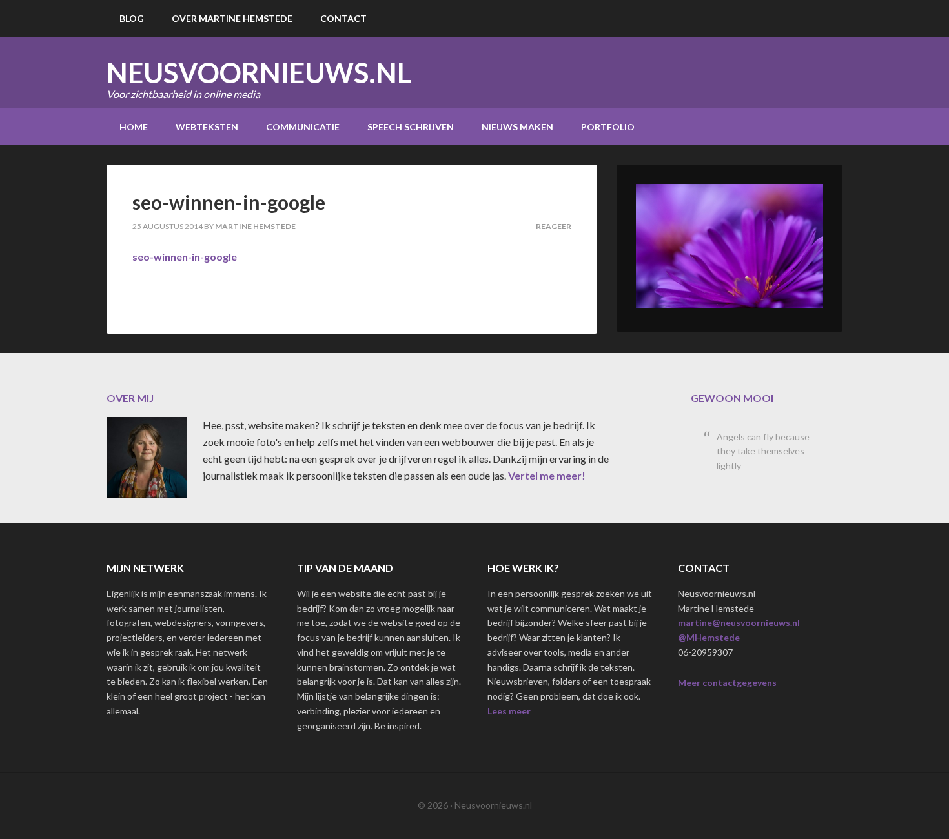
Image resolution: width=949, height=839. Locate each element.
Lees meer (509, 710)
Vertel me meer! (547, 475)
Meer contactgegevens (727, 682)
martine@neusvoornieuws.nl (739, 622)
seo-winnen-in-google (184, 256)
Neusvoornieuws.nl (259, 72)
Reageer (553, 226)
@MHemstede (709, 637)
